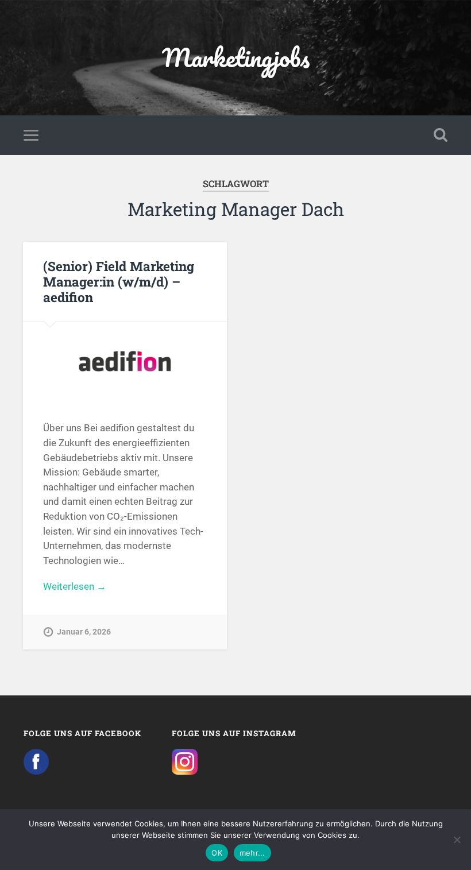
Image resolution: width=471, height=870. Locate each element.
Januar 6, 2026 (84, 632)
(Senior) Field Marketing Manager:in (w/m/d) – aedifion (118, 281)
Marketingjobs (236, 57)
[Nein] (456, 839)
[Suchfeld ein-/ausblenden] (440, 134)
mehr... (252, 852)
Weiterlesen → (74, 586)
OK (216, 852)
